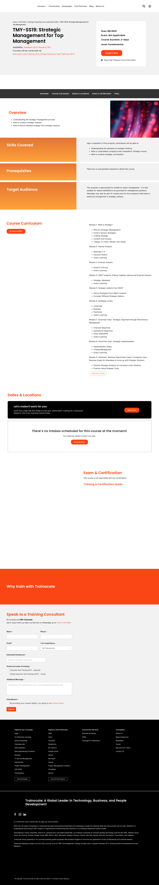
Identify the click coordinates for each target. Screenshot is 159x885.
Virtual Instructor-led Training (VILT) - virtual (28, 674)
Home (15, 22)
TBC (49, 47)
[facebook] (15, 814)
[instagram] (20, 814)
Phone (43, 632)
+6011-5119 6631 (64, 623)
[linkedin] (24, 814)
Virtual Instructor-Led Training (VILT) (57, 54)
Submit (11, 709)
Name (10, 632)
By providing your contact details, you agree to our (37, 703)
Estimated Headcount (16, 655)
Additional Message (16, 679)
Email (9, 643)
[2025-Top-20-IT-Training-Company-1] (19, 852)
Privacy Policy (58, 703)
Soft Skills (22, 22)
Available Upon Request (35, 47)
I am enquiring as (47, 643)
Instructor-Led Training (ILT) (26, 54)
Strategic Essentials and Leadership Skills (43, 22)
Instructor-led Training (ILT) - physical (25, 670)
